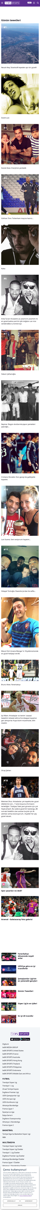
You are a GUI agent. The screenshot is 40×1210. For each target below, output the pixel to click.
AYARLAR (20, 1205)
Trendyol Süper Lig (9, 1082)
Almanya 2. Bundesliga (11, 1122)
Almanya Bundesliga (10, 1105)
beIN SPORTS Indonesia (11, 1070)
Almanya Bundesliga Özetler (13, 1159)
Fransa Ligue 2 (8, 1125)
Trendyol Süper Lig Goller (12, 1146)
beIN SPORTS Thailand (11, 1064)
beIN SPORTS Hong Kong (12, 1060)
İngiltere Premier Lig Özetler (13, 1156)
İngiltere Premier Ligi (10, 1092)
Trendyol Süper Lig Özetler (12, 1149)
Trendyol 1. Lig (8, 1086)
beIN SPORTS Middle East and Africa (16, 1073)
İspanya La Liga (8, 1112)
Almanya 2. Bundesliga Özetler (14, 1166)
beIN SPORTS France (10, 1054)
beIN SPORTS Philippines (12, 1067)
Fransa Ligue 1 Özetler (11, 1162)
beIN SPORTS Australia (11, 1057)
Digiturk (5, 1044)
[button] (12, 3)
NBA (4, 1137)
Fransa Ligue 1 (8, 1109)
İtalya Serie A (7, 1115)
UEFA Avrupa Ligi (8, 1099)
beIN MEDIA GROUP (10, 1047)
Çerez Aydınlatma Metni (25, 1195)
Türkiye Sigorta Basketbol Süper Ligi (16, 1134)
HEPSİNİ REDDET (29, 1201)
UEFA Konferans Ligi (10, 1102)
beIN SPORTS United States (13, 1050)
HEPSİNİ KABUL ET (11, 1201)
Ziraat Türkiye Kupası (10, 1089)
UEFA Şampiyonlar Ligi (11, 1095)
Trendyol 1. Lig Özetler (11, 1152)
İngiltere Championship (11, 1118)
